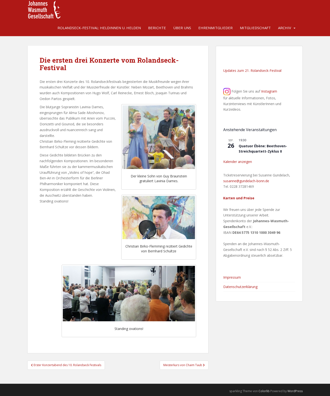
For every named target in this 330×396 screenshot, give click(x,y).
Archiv (284, 27)
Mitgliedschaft (255, 27)
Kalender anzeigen (237, 161)
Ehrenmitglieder (215, 27)
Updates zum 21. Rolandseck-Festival (252, 70)
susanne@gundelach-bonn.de (246, 181)
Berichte (157, 27)
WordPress (295, 391)
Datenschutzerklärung (240, 286)
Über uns (182, 27)
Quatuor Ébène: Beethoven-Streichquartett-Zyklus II (263, 149)
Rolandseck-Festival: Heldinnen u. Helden (99, 27)
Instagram (269, 91)
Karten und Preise (238, 198)
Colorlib (264, 391)
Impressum (232, 277)
